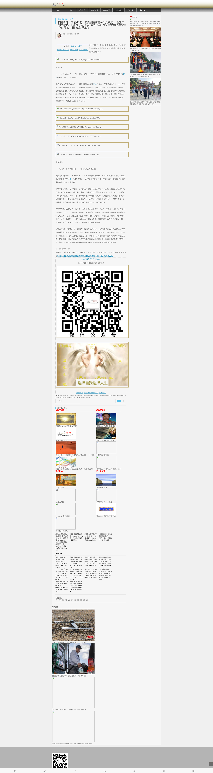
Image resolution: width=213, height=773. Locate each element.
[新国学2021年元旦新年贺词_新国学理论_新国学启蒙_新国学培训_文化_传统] (66, 424)
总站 (58, 10)
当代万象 (118, 10)
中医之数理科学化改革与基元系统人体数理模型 (74, 469)
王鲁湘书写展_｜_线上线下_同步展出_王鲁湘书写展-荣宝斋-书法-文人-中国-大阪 (83, 395)
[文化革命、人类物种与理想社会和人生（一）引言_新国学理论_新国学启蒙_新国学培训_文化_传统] (66, 453)
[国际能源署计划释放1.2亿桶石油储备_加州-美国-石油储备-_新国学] (73, 674)
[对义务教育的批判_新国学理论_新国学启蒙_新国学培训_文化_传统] (66, 514)
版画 (73, 256)
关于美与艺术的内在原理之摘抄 (108, 469)
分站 (70, 10)
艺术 (95, 84)
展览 (97, 256)
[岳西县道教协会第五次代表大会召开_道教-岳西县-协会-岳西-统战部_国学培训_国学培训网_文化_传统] (145, 47)
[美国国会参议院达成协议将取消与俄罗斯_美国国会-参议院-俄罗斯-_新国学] (73, 741)
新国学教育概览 (63, 50)
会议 (69, 600)
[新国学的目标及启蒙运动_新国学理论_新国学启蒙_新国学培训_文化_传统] (106, 424)
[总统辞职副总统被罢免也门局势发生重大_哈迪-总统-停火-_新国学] (73, 707)
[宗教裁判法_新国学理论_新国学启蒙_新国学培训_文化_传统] (66, 500)
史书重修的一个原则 (104, 502)
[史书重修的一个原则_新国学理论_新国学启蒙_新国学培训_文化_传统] (106, 500)
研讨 (57, 600)
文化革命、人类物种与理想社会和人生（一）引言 (75, 455)
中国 (101, 256)
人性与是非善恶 (102, 455)
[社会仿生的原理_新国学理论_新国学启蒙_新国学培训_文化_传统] (66, 529)
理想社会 (82, 10)
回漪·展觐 (67, 256)
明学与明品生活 (62, 440)
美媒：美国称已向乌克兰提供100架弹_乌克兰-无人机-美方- (69, 642)
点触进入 (91, 259)
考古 (84, 600)
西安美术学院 (80, 256)
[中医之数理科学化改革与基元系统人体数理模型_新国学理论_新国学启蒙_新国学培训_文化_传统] (66, 467)
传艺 (87, 600)
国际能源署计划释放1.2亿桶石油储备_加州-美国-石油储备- (69, 676)
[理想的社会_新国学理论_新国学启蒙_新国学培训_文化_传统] (66, 486)
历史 (69, 179)
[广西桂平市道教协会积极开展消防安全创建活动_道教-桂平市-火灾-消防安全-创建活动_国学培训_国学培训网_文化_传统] (145, 72)
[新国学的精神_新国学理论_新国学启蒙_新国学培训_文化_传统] (106, 486)
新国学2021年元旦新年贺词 (66, 426)
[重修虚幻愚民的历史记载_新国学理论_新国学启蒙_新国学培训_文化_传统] (106, 514)
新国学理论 (106, 10)
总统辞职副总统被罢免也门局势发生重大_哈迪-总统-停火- (69, 709)
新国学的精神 (101, 488)
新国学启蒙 (94, 10)
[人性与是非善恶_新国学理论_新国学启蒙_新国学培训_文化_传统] (106, 453)
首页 (59, 19)
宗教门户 (143, 10)
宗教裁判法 (60, 502)
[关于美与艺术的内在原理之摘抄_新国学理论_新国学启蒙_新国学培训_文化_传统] (106, 467)
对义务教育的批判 (63, 516)
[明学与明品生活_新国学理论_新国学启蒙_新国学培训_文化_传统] (66, 439)
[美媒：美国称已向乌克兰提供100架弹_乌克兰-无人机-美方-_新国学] (73, 640)
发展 (105, 256)
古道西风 (130, 10)
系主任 (110, 256)
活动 (71, 19)
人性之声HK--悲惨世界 (105, 440)
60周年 (60, 256)
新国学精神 (74, 50)
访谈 (75, 600)
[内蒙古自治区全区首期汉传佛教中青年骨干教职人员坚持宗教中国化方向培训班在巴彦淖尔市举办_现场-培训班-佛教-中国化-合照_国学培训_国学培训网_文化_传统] (131, 19)
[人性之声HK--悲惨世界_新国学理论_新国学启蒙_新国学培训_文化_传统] (106, 439)
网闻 (60, 600)
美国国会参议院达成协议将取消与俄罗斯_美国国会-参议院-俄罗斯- (72, 743)
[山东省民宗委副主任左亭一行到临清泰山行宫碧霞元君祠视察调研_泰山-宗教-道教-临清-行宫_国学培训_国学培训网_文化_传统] (145, 100)
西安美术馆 (90, 256)
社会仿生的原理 (62, 531)
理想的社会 (60, 488)
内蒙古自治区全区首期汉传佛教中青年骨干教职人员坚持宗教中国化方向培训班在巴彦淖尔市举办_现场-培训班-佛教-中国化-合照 (145, 23)
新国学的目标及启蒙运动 (106, 426)
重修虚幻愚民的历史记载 (106, 516)
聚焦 (72, 600)
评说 (66, 600)
